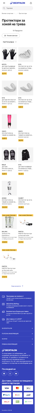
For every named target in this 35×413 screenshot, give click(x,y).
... (16, 13)
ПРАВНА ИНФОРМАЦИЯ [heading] (9, 342)
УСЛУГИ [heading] (4, 337)
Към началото (16, 286)
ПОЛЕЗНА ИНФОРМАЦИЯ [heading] (10, 332)
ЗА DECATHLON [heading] (7, 327)
